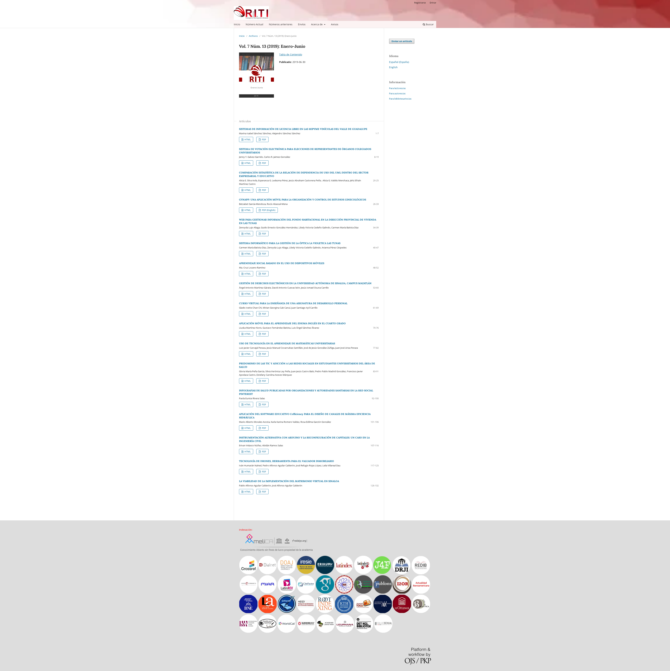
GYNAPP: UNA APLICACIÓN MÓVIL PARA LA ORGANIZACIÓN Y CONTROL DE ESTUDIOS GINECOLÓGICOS (302, 199)
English (393, 67)
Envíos (302, 24)
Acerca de (317, 24)
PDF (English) (268, 210)
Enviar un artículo (402, 41)
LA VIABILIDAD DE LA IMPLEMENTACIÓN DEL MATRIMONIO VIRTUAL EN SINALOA (289, 481)
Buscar (429, 24)
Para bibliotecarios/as (400, 98)
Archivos (253, 35)
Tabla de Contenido (290, 54)
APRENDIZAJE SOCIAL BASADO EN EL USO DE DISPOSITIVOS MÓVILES (281, 263)
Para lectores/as (397, 88)
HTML (247, 139)
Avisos (334, 24)
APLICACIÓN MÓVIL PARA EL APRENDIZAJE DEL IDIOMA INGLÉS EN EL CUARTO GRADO (292, 323)
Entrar (433, 2)
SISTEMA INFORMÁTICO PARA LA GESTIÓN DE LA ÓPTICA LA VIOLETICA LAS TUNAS (289, 243)
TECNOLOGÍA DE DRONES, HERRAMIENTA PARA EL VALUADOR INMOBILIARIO (286, 461)
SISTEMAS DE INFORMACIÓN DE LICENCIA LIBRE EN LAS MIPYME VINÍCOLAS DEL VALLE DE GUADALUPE (303, 129)
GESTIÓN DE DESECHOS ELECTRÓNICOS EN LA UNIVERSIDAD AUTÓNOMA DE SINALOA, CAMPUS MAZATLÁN (305, 283)
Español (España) (399, 62)
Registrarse (420, 2)
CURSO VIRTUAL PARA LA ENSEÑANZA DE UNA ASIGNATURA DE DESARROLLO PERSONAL (293, 303)
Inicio (237, 24)
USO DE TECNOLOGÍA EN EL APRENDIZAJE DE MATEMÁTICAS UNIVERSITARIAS (287, 343)
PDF (263, 139)
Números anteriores (280, 24)
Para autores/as (397, 93)
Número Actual (254, 24)
